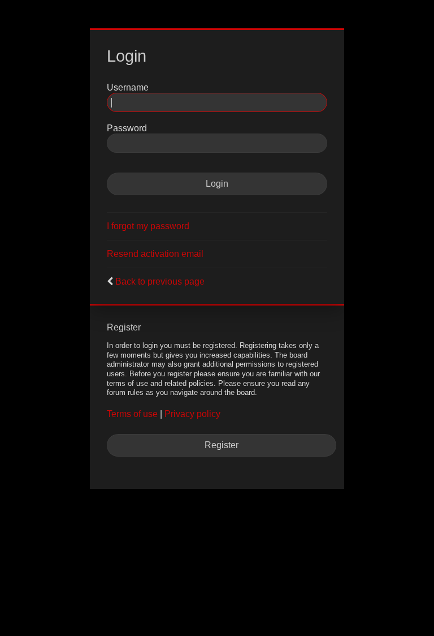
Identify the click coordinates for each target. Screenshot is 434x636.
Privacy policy (192, 414)
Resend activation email (155, 254)
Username (128, 87)
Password (127, 128)
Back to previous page (160, 281)
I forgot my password (148, 226)
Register (221, 445)
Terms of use (132, 414)
